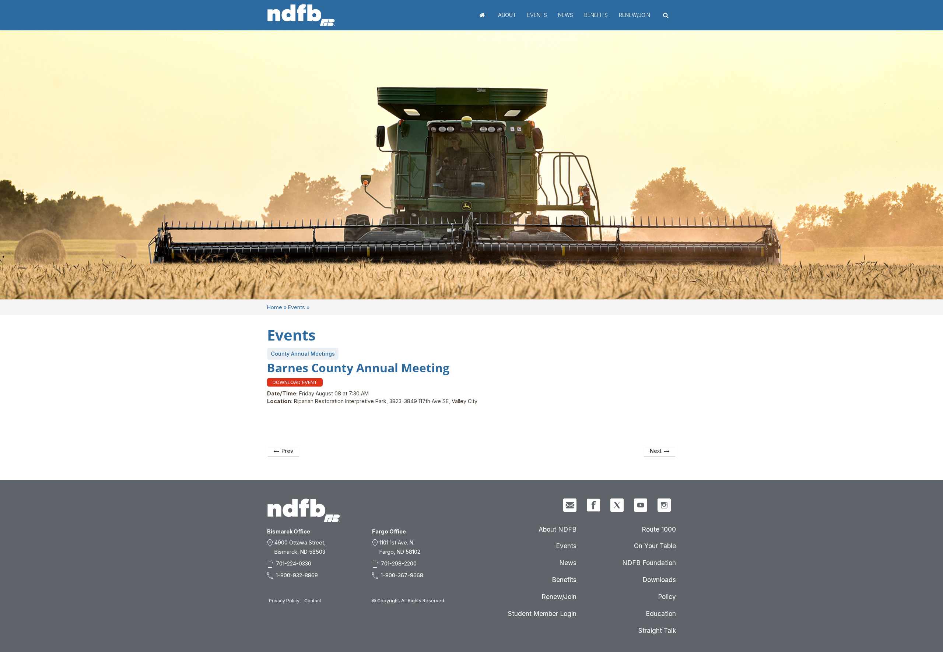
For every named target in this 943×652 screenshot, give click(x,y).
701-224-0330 (293, 563)
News (565, 15)
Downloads (659, 580)
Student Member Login (542, 613)
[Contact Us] (569, 505)
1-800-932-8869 (297, 575)
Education (661, 613)
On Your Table (655, 546)
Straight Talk (657, 630)
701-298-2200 (399, 563)
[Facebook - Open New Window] (593, 505)
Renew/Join (634, 15)
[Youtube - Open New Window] (640, 505)
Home (482, 15)
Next (656, 451)
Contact (312, 600)
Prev (287, 451)
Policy (667, 596)
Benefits (596, 15)
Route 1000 (659, 529)
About (507, 15)
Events (537, 15)
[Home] (301, 15)
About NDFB (557, 529)
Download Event (295, 382)
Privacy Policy (284, 600)
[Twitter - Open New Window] (617, 505)
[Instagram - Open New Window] (664, 505)
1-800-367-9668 (402, 575)
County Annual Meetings (303, 353)
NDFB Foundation (649, 563)
